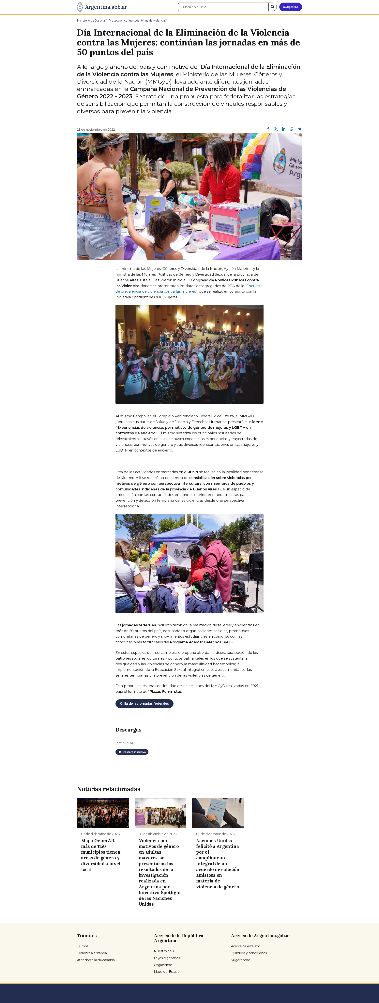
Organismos (163, 965)
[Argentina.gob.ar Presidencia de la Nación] (102, 7)
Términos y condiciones (249, 953)
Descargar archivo (133, 751)
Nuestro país (164, 951)
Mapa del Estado (167, 972)
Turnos (82, 946)
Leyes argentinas (167, 958)
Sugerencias (240, 960)
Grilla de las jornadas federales (144, 703)
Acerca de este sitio (245, 946)
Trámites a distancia (92, 953)
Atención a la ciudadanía (96, 960)
